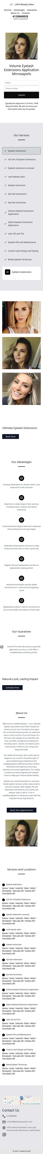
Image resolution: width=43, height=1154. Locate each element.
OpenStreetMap (35, 1104)
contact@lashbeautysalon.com (19, 1121)
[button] (21, 1098)
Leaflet (26, 1104)
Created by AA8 (24, 1151)
